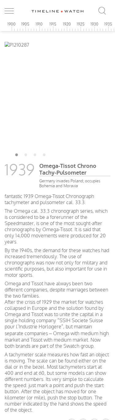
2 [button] (26, 154)
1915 (52, 24)
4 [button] (44, 154)
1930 (94, 24)
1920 (67, 24)
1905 (25, 24)
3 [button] (35, 154)
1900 (11, 24)
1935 (108, 24)
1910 (39, 24)
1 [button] (16, 154)
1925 (81, 24)
